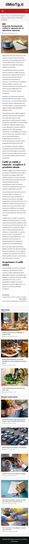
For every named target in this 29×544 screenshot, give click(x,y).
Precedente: (14, 296)
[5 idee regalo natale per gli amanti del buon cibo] (14, 377)
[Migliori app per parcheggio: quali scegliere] (14, 436)
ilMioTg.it (14, 4)
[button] (2, 11)
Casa (4, 415)
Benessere (5, 523)
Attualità (4, 443)
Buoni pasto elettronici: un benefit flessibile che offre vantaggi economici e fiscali (14, 361)
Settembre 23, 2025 (13, 336)
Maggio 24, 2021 (13, 33)
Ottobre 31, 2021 (13, 392)
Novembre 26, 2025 (13, 531)
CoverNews (23, 539)
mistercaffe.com (9, 101)
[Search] (26, 10)
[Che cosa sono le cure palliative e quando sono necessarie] (14, 517)
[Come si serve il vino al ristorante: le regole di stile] (14, 321)
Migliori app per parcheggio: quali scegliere (14, 447)
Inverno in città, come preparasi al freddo (13, 473)
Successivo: (14, 301)
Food (4, 328)
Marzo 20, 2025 (13, 365)
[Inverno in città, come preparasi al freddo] (14, 463)
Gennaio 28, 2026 (13, 475)
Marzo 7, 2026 (12, 449)
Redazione (6, 33)
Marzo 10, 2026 (13, 423)
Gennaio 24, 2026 (13, 503)
